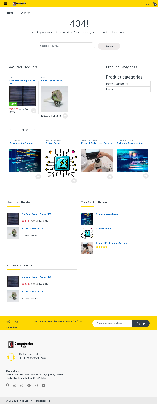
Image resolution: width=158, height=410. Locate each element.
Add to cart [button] (33, 110)
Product (12, 77)
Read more (38, 176)
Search (141, 3)
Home (10, 12)
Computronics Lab (18, 400)
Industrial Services (115, 83)
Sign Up (141, 323)
